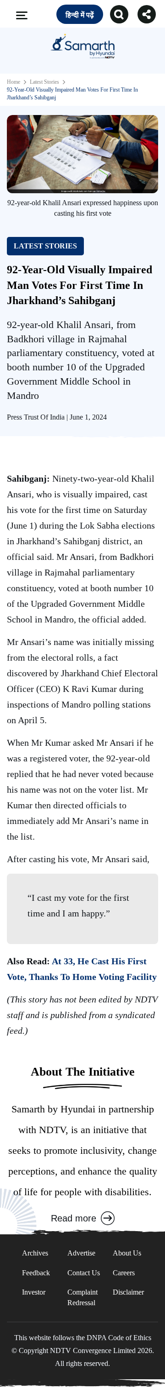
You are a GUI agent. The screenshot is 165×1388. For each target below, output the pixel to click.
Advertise (81, 1253)
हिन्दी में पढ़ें (80, 15)
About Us (127, 1253)
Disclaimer (128, 1292)
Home (13, 82)
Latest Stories (44, 82)
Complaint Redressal (82, 1297)
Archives (35, 1253)
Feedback (36, 1273)
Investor (33, 1292)
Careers (124, 1273)
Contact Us (83, 1273)
